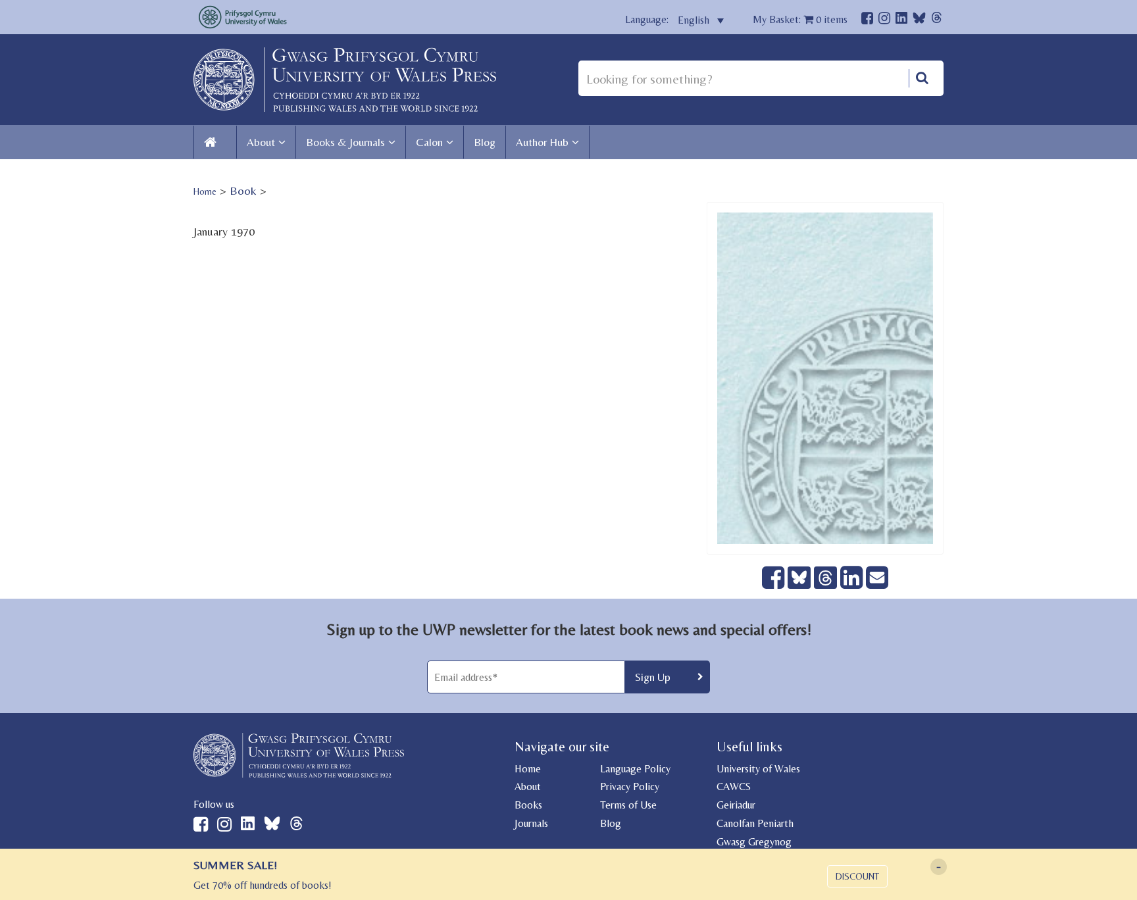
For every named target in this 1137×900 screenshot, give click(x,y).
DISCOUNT (857, 876)
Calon (429, 142)
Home (204, 191)
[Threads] (936, 19)
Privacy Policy (629, 786)
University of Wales (758, 768)
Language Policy (635, 768)
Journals (531, 823)
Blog (484, 142)
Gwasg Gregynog (754, 842)
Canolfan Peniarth (755, 823)
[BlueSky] (919, 21)
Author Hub (542, 142)
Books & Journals (345, 142)
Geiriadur (736, 805)
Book (243, 190)
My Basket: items (800, 19)
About (261, 142)
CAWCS (734, 786)
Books (528, 805)
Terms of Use (628, 805)
